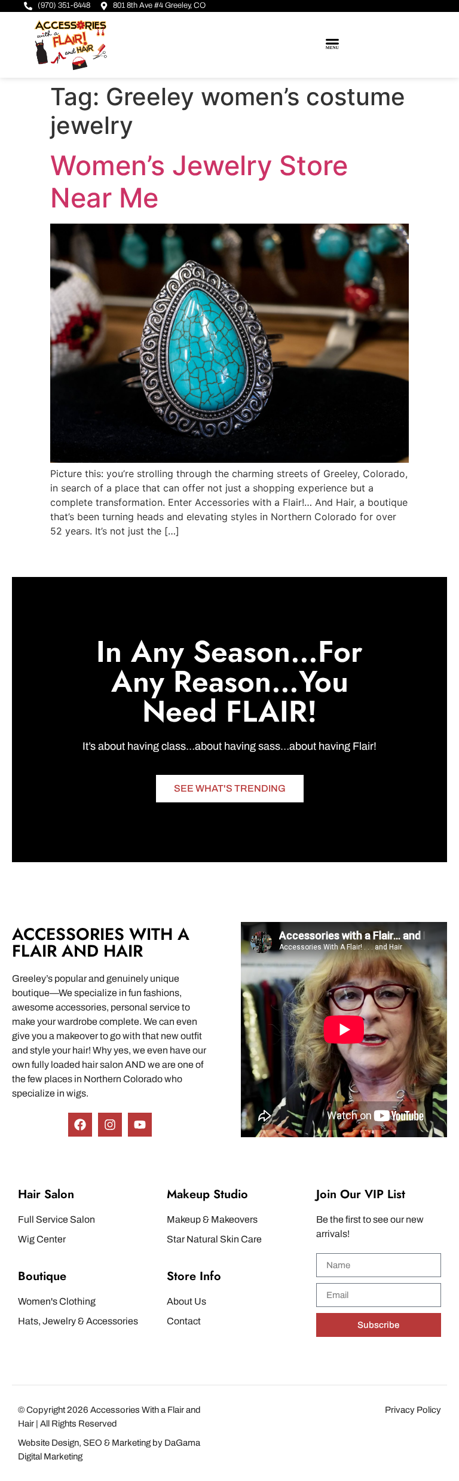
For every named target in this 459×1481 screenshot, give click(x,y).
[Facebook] (80, 1125)
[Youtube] (140, 1125)
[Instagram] (110, 1125)
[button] (332, 44)
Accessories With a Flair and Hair (100, 942)
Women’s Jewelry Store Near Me (199, 181)
